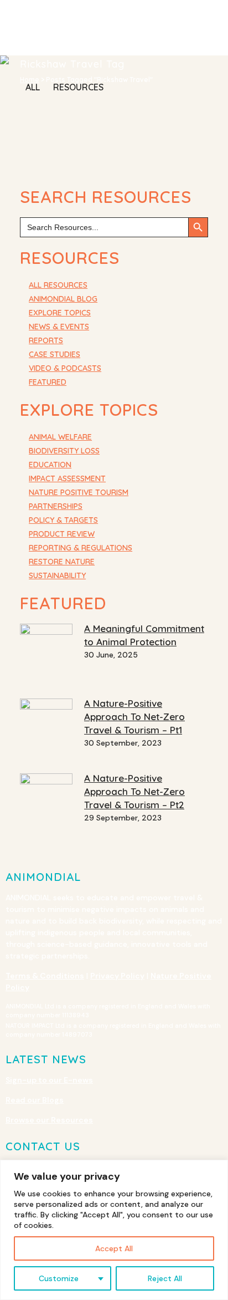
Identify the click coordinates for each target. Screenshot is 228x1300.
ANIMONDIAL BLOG (63, 299)
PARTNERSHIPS (55, 506)
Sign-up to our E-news (49, 1080)
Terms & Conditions (45, 976)
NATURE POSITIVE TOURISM (78, 492)
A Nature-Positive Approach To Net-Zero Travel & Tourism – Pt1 (134, 716)
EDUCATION (50, 465)
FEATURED (47, 382)
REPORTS (46, 340)
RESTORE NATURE (62, 562)
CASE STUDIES (54, 354)
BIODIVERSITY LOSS (64, 451)
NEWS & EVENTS (59, 327)
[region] (114, 1230)
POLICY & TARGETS (63, 520)
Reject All (165, 1278)
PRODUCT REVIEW (62, 534)
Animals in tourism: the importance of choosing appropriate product (82, 138)
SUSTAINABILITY (57, 575)
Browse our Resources (49, 1120)
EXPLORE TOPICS (60, 313)
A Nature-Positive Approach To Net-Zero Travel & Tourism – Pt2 (134, 791)
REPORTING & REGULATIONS (80, 548)
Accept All (114, 1248)
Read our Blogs (35, 1100)
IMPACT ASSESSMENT (67, 478)
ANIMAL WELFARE (60, 437)
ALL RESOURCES (58, 285)
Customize (59, 1278)
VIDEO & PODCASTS (65, 368)
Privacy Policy (117, 976)
